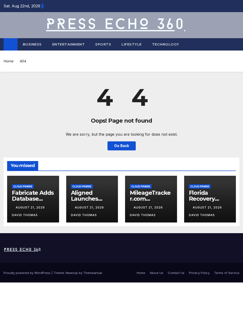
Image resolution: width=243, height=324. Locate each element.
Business (32, 44)
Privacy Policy (199, 273)
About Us (156, 273)
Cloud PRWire (22, 186)
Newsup (72, 273)
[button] (236, 44)
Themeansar (92, 273)
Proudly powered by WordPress (27, 273)
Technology (165, 44)
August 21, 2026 (31, 207)
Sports (103, 44)
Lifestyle (132, 44)
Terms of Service (226, 273)
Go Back (121, 145)
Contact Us (176, 273)
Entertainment (68, 44)
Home (9, 61)
